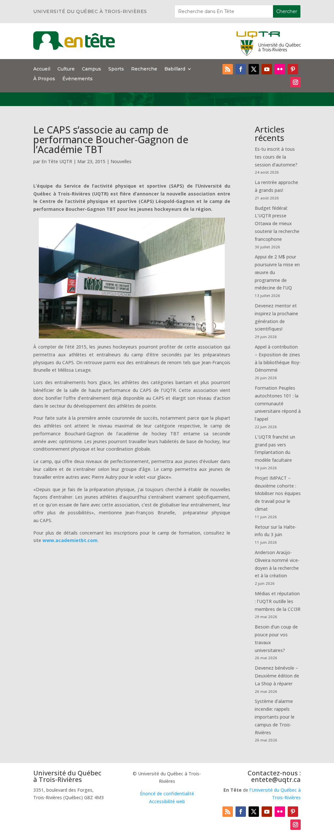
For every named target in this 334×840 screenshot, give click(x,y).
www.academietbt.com (70, 540)
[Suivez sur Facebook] (240, 69)
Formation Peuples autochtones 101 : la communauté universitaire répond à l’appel (278, 403)
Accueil (41, 69)
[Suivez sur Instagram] (295, 82)
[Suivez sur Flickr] (280, 69)
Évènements (77, 79)
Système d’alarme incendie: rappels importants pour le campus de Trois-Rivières (275, 716)
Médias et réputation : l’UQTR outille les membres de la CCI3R (277, 601)
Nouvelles (121, 161)
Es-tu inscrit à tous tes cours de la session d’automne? (276, 157)
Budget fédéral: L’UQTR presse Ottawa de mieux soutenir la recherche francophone (277, 223)
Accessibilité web (167, 801)
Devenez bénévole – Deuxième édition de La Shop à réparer (277, 676)
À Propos (44, 79)
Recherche (144, 69)
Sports (116, 69)
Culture (66, 69)
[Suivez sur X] (254, 69)
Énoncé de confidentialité (167, 793)
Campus (91, 69)
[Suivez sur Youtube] (267, 69)
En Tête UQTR (56, 161)
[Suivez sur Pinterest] (293, 69)
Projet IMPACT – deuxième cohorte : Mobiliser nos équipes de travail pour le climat (278, 493)
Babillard (174, 69)
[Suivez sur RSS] (227, 69)
